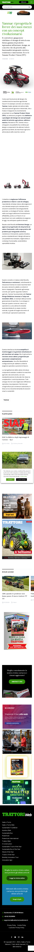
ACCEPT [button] (10, 479)
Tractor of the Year (8, 855)
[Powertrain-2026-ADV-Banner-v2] (17, 742)
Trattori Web (6, 841)
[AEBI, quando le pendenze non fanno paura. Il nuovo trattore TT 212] (15, 583)
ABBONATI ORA (17, 682)
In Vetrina (15, 443)
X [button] (30, 471)
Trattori (15, 602)
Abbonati (23, 2)
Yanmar (6, 400)
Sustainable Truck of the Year (12, 847)
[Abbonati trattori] (17, 767)
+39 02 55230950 (9, 916)
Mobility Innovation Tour (10, 857)
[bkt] (17, 13)
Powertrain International (10, 838)
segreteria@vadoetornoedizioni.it (16, 920)
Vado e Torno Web (8, 825)
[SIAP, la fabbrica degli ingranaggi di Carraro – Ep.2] (17, 426)
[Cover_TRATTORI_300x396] (17, 539)
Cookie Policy (21, 925)
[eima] (17, 92)
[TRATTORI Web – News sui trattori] (7, 2)
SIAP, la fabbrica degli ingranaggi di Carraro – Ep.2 (15, 438)
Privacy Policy (11, 925)
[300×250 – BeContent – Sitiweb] (17, 717)
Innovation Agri (7, 860)
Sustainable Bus (7, 833)
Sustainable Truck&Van (9, 828)
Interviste (20, 443)
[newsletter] (17, 792)
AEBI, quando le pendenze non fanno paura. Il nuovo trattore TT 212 (14, 596)
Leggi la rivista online (17, 878)
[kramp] (17, 506)
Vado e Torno (6, 822)
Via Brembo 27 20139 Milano (13, 913)
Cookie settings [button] (21, 479)
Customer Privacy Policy (16, 928)
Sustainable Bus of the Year (11, 849)
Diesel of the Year (8, 852)
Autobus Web (6, 830)
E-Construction (7, 844)
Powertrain (5, 836)
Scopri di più (17, 899)
